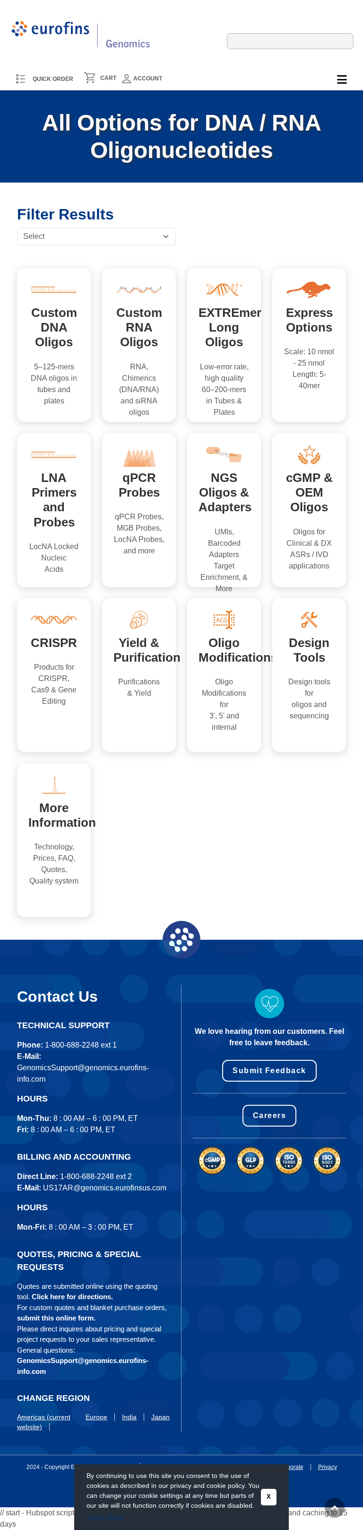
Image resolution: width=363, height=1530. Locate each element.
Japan (160, 1417)
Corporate (290, 1467)
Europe (96, 1417)
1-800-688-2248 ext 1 (81, 1045)
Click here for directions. (72, 1297)
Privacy (327, 1467)
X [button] (269, 1497)
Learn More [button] (104, 1517)
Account (147, 78)
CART (108, 78)
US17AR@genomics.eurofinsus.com (104, 1188)
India (129, 1417)
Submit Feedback (269, 1071)
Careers (269, 1115)
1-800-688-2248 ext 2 (96, 1176)
